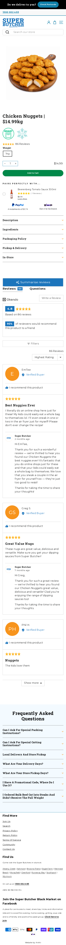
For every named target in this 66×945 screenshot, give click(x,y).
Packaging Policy (14, 238)
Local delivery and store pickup (24, 754)
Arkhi (38, 942)
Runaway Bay (38, 872)
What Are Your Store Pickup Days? (25, 773)
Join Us (6, 821)
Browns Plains (33, 868)
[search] (37, 32)
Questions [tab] (37, 288)
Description (10, 220)
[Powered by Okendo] (10, 299)
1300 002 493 (11, 12)
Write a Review (51, 298)
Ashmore (21, 868)
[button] (16, 144)
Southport (51, 872)
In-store (8, 257)
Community (9, 844)
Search (6, 826)
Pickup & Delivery (15, 248)
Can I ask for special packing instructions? (23, 731)
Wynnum (7, 876)
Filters (34, 343)
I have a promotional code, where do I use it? (28, 784)
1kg (8, 153)
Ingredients (10, 229)
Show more (31, 682)
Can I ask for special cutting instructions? (22, 744)
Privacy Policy (10, 830)
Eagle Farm (47, 868)
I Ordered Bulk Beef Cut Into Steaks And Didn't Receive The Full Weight (29, 796)
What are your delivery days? (23, 763)
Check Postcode (48, 4)
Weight (7, 147)
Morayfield (15, 872)
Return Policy (10, 835)
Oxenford (25, 872)
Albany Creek (9, 868)
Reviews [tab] (12, 288)
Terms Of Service (12, 840)
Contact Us (9, 849)
